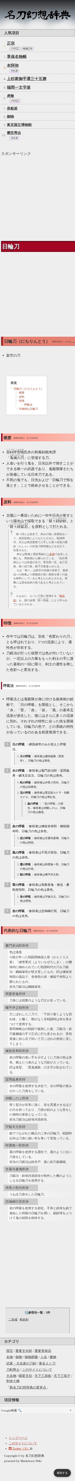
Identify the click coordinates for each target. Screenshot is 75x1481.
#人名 (15, 70)
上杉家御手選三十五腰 (26, 79)
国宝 (9, 1351)
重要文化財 (23, 1351)
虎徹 (10, 96)
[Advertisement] (37, 196)
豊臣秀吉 (14, 133)
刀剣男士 (13, 1369)
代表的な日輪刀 (28, 408)
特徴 (21, 400)
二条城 (13, 1319)
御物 (18, 1357)
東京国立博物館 (19, 125)
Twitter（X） (20, 1448)
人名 (43, 1357)
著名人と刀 (47, 1363)
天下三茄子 (62, 1376)
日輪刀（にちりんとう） (29, 388)
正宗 (11, 43)
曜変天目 (25, 1376)
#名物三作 (27, 48)
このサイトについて (37, 1369)
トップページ (18, 1438)
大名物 (11, 1376)
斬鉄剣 (24, 1319)
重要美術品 (43, 1351)
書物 (53, 1357)
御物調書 (31, 1357)
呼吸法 (28, 404)
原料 (21, 396)
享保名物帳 (17, 56)
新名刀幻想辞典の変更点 (28, 1387)
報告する (62, 1472)
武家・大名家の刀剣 (21, 1363)
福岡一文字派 (19, 87)
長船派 (12, 108)
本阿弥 (13, 65)
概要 (21, 392)
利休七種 (13, 1381)
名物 (9, 1357)
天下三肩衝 (43, 1376)
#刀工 (16, 48)
